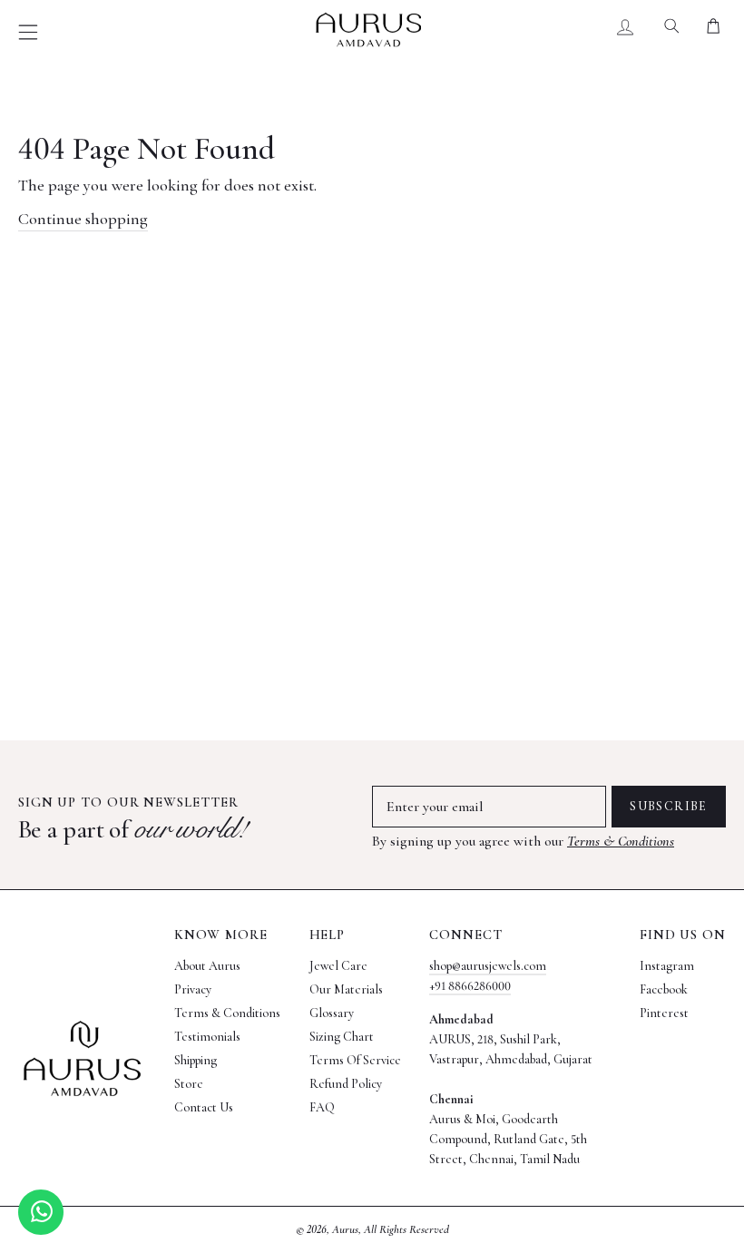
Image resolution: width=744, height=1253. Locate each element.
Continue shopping (83, 219)
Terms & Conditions (620, 841)
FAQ (322, 1107)
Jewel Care (338, 966)
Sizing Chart (341, 1036)
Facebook (664, 989)
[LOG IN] (625, 30)
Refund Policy (345, 1083)
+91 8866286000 (470, 986)
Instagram (667, 966)
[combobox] (672, 30)
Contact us (203, 1107)
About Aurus (207, 966)
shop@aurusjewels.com (487, 966)
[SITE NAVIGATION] (28, 32)
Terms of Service (355, 1060)
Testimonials (207, 1036)
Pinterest (664, 1013)
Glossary (331, 1013)
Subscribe (669, 806)
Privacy (192, 989)
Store (188, 1083)
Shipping (195, 1060)
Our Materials (346, 989)
